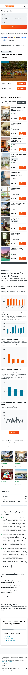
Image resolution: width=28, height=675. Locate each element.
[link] (14, 432)
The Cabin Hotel (15, 188)
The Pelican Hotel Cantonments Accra (16, 173)
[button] (2, 6)
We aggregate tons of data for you (10, 668)
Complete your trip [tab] (7, 628)
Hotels (10, 650)
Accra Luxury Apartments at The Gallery (18, 155)
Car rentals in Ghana (8, 638)
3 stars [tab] (14, 447)
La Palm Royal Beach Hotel (18, 203)
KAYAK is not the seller (7, 665)
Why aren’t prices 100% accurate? (10, 671)
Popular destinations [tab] (20, 628)
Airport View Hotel (16, 123)
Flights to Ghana (7, 636)
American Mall (15, 218)
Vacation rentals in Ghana (9, 640)
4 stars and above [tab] (6, 447)
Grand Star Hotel (15, 233)
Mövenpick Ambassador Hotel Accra (17, 139)
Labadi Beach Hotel (16, 248)
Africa (14, 650)
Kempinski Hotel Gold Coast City (18, 108)
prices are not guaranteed (7, 661)
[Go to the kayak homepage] (9, 6)
